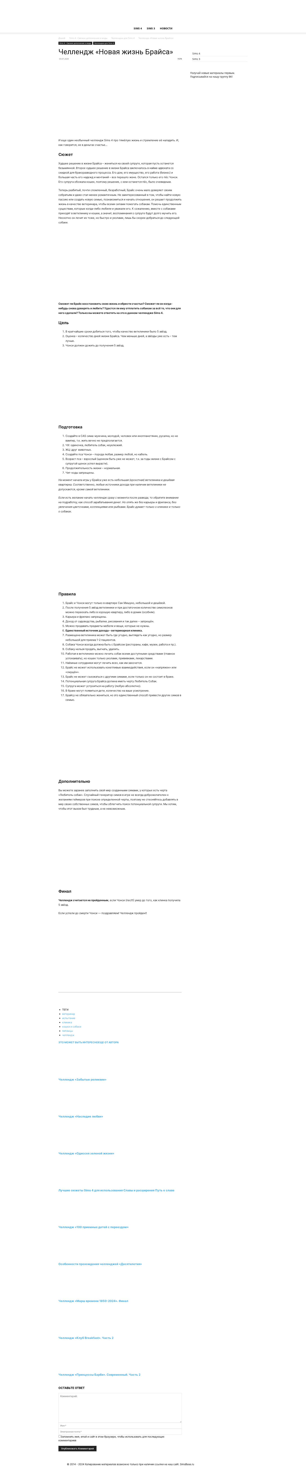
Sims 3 (151, 28)
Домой (61, 38)
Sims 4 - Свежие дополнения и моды (88, 38)
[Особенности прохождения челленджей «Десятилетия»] (77, 1257)
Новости (166, 28)
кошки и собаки (71, 1026)
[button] (243, 28)
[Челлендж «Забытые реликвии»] (77, 1073)
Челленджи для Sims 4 (123, 38)
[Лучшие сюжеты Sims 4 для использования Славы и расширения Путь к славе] (77, 1183)
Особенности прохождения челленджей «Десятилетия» (100, 1264)
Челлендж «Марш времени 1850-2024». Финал (93, 1301)
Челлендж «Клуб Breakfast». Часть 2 (86, 1338)
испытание (68, 1018)
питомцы (67, 1030)
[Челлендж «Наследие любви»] (77, 1109)
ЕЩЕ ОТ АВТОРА (108, 1042)
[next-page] (59, 1381)
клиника (67, 1022)
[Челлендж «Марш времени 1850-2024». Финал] (77, 1294)
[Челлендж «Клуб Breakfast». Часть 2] (77, 1331)
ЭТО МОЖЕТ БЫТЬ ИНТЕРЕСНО (78, 1042)
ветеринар (68, 1013)
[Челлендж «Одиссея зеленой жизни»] (77, 1146)
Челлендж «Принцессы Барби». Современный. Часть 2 (99, 1374)
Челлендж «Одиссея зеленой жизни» (86, 1153)
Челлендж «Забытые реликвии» (82, 1079)
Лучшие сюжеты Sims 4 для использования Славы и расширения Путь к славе (116, 1190)
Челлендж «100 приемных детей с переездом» (93, 1227)
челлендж (68, 1035)
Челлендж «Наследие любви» (80, 1116)
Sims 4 (138, 28)
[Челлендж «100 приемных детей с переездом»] (77, 1220)
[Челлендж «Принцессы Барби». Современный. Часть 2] (77, 1368)
